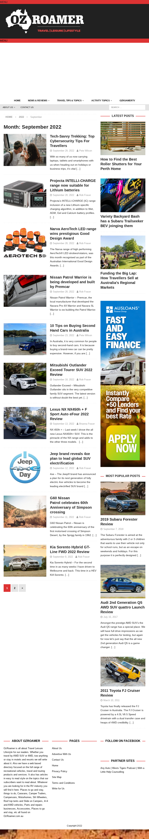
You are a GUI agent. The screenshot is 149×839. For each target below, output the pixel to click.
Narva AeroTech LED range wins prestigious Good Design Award (73, 233)
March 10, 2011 (111, 700)
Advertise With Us (61, 754)
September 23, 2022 (63, 335)
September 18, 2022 (63, 379)
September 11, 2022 (63, 517)
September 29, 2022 (63, 150)
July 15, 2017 (110, 617)
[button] (3, 2)
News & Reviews (37, 100)
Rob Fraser (85, 195)
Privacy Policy (59, 771)
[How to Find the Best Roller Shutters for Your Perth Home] (122, 138)
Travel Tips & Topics (69, 100)
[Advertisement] (74, 70)
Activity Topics (100, 100)
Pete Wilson (85, 150)
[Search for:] (127, 107)
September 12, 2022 (63, 468)
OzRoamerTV (127, 100)
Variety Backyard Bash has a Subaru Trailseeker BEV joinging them (121, 221)
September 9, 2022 (63, 556)
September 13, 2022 (63, 423)
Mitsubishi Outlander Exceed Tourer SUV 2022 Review (71, 370)
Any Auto (105, 768)
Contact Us (27, 107)
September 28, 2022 (63, 195)
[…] (78, 168)
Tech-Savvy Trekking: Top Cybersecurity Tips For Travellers (72, 141)
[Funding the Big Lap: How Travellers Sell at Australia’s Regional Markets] (122, 252)
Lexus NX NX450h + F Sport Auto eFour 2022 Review (69, 414)
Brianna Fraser (87, 423)
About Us (8, 107)
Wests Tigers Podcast (124, 768)
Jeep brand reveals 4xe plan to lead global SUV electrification (70, 458)
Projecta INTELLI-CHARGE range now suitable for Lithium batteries (73, 185)
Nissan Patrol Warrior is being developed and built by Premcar (72, 282)
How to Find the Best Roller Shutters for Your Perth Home (121, 164)
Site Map (56, 777)
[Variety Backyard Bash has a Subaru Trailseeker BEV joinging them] (122, 195)
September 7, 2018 (113, 529)
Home (17, 100)
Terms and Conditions (63, 783)
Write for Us (58, 788)
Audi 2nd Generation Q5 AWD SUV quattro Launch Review (122, 607)
